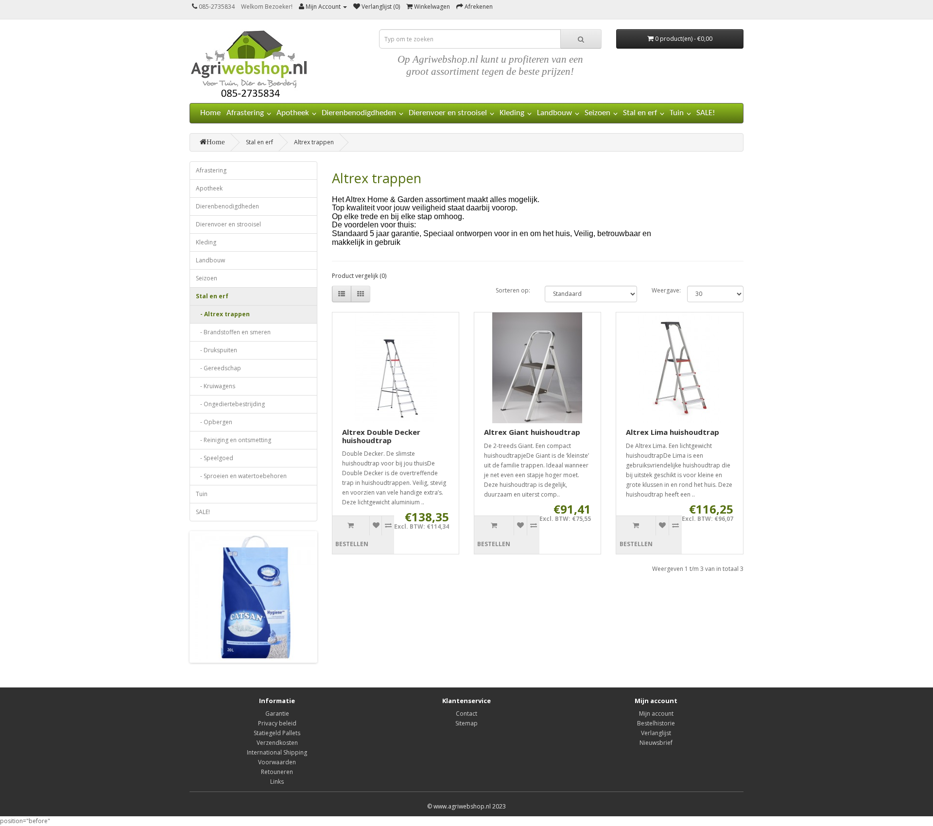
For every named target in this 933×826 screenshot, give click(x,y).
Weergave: (662, 290)
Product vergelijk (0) (359, 276)
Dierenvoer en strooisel (448, 113)
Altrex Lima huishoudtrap (672, 432)
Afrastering (245, 113)
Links (277, 781)
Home (210, 113)
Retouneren (277, 772)
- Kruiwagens (215, 386)
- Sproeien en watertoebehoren (241, 476)
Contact (466, 713)
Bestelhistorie (656, 723)
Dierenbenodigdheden (359, 113)
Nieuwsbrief (656, 743)
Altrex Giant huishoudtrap (532, 432)
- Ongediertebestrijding (230, 404)
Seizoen (597, 113)
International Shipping (277, 752)
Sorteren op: (513, 290)
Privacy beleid (277, 723)
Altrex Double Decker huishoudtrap (381, 436)
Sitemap (466, 723)
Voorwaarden (277, 762)
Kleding (512, 113)
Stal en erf (640, 113)
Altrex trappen (314, 142)
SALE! (705, 113)
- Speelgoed (214, 458)
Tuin (677, 113)
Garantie (277, 713)
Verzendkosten (277, 743)
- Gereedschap (218, 368)
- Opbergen (214, 422)
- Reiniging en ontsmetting (233, 440)
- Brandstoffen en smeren (233, 332)
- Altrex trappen (223, 314)
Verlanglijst (656, 733)
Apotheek (292, 113)
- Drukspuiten (216, 350)
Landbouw (554, 113)
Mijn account (656, 713)
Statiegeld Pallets (277, 733)
